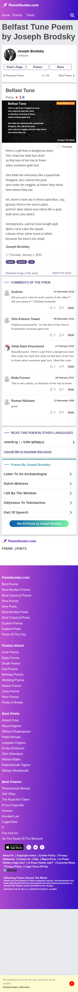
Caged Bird (9, 821)
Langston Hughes (14, 742)
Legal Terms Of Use (36, 866)
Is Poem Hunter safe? (40, 862)
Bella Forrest (20, 377)
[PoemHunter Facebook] (29, 847)
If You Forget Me (13, 805)
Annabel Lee (10, 816)
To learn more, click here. (16, 987)
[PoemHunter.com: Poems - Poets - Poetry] (20, 5)
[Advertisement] (39, 948)
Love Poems (10, 652)
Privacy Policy (13, 866)
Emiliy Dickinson (13, 748)
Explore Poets (11, 629)
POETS (21, 548)
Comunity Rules (65, 862)
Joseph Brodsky (30, 51)
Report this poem (62, 273)
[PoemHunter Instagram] (42, 847)
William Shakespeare (16, 731)
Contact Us (24, 859)
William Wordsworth (15, 770)
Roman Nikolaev (23, 400)
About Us (8, 855)
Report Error (49, 859)
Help (36, 859)
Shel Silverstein (12, 753)
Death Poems (11, 663)
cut (31, 262)
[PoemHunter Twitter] (35, 847)
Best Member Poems (16, 589)
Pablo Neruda (11, 737)
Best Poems (10, 584)
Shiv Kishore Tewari (25, 319)
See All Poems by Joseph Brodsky (39, 523)
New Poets (9, 606)
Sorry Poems (10, 691)
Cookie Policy (47, 855)
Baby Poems (10, 658)
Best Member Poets (15, 612)
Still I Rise (9, 794)
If (2, 827)
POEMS (7, 548)
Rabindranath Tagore (16, 765)
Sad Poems (10, 669)
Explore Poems (12, 623)
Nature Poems (11, 685)
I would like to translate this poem (27, 451)
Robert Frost (10, 720)
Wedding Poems (13, 680)
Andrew (17, 291)
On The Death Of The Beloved (22, 838)
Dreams (7, 810)
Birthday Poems (12, 674)
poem (10, 262)
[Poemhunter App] (14, 847)
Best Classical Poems (16, 595)
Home (6, 15)
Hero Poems (10, 697)
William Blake (11, 759)
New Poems (10, 601)
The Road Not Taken (16, 799)
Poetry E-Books (12, 702)
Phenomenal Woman (16, 788)
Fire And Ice (10, 833)
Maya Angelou (11, 726)
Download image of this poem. (22, 273)
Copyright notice (26, 855)
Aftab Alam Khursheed (27, 346)
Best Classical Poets (16, 617)
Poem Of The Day (14, 634)
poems (21, 262)
